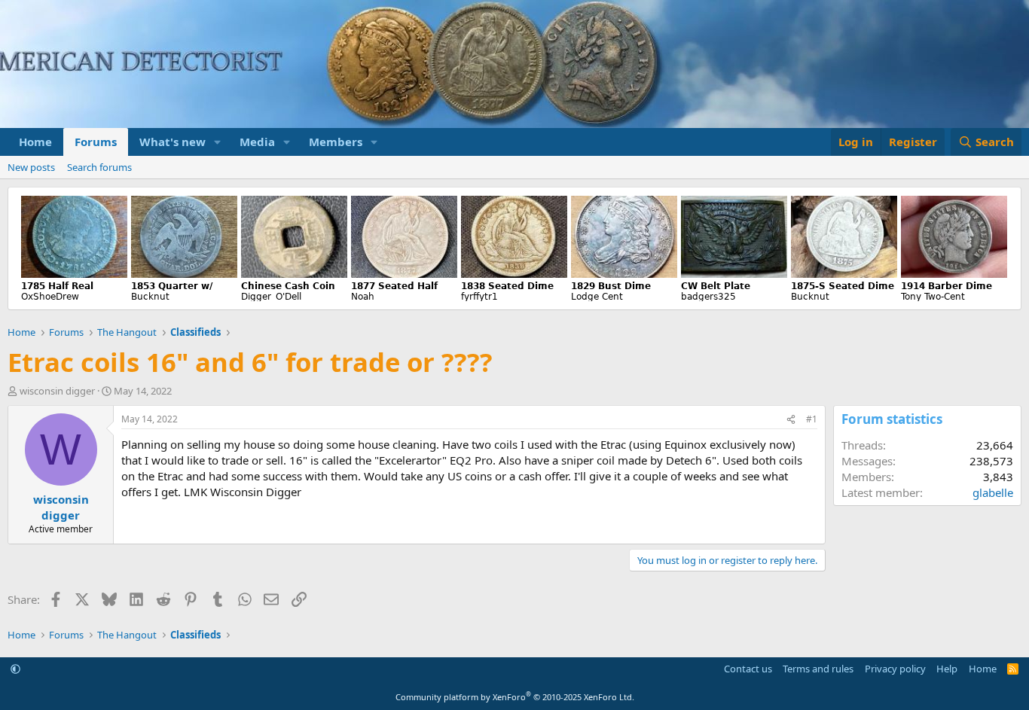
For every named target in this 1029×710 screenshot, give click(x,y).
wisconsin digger (57, 391)
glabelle (993, 492)
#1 (811, 419)
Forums (96, 141)
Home (35, 141)
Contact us (748, 668)
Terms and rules (818, 668)
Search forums (99, 167)
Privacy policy (895, 668)
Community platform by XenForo (514, 696)
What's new (172, 141)
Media (257, 141)
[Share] (791, 419)
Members (335, 141)
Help (946, 668)
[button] (217, 142)
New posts (31, 167)
